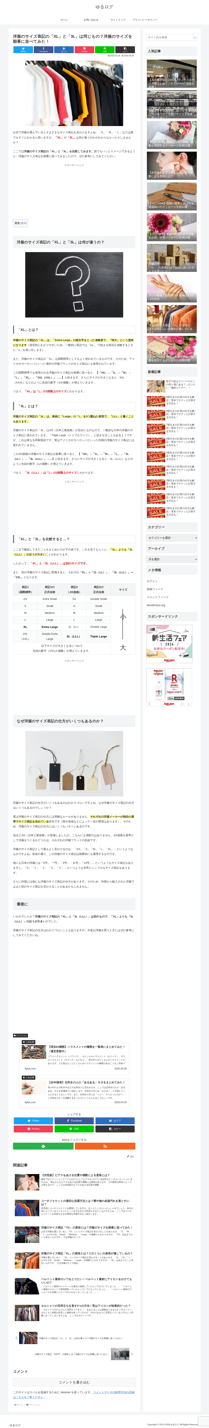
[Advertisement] (74, 189)
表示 (23, 223)
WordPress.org (156, 605)
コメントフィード (158, 597)
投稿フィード (155, 589)
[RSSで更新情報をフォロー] (105, 1146)
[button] (195, 38)
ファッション (21, 1035)
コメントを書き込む (74, 1382)
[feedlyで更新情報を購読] (43, 1146)
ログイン (152, 581)
